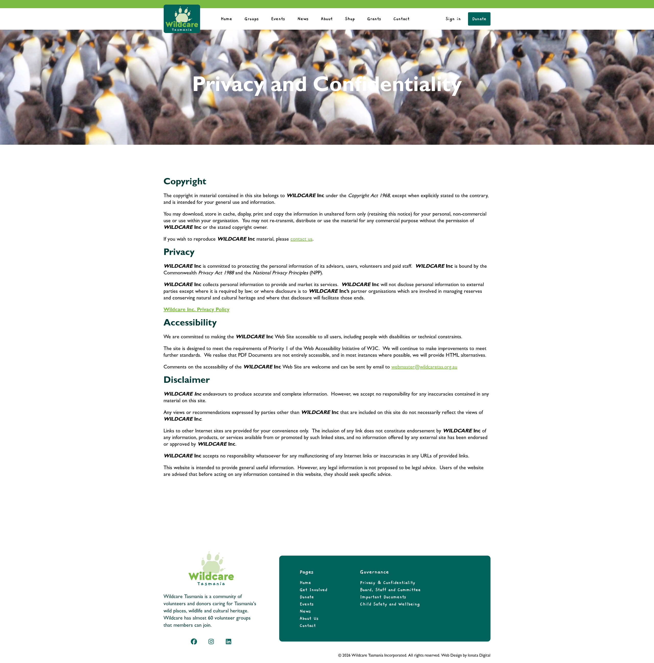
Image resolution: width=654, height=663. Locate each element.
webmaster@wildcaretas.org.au (424, 367)
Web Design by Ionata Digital (466, 656)
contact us (301, 239)
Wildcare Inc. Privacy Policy (196, 310)
